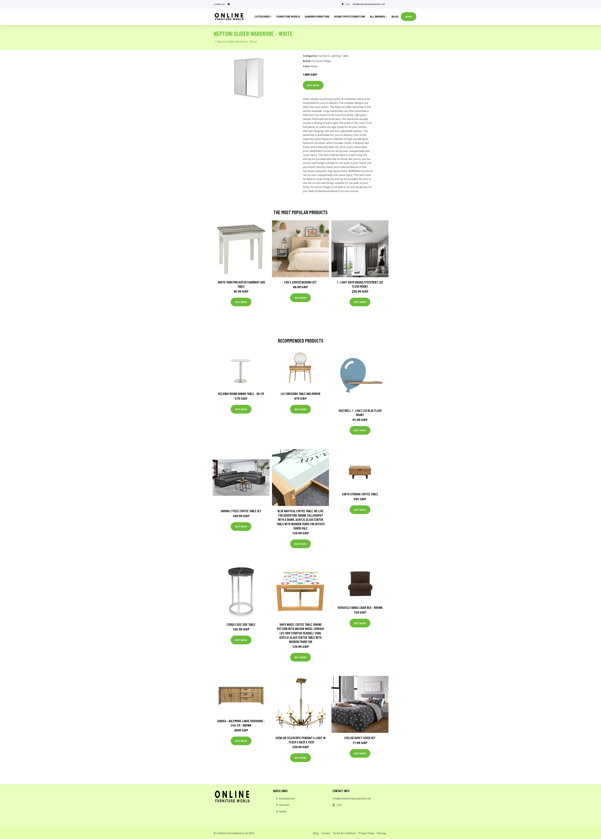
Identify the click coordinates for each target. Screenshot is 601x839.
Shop (408, 16)
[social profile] (228, 4)
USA (347, 4)
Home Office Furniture (349, 16)
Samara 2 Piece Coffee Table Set (241, 511)
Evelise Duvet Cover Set (359, 738)
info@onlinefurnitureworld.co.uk (369, 4)
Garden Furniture (317, 16)
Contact (325, 833)
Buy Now (313, 85)
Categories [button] (262, 16)
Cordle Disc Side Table (241, 624)
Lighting (335, 56)
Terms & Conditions (344, 833)
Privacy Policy (366, 833)
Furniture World (288, 16)
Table (345, 56)
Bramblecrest (287, 798)
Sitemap (381, 833)
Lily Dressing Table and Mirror (300, 394)
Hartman (284, 805)
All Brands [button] (377, 16)
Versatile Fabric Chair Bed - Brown (360, 607)
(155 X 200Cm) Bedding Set (300, 282)
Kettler (283, 811)
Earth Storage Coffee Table (360, 494)
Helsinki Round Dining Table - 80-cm (241, 394)
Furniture (323, 56)
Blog (395, 16)
